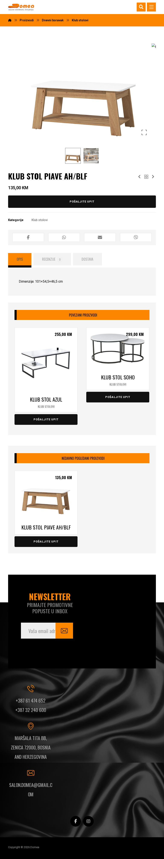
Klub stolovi (40, 220)
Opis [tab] (20, 259)
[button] (151, 7)
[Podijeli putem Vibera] (136, 237)
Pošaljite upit (82, 201)
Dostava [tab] (87, 259)
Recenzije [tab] (51, 259)
